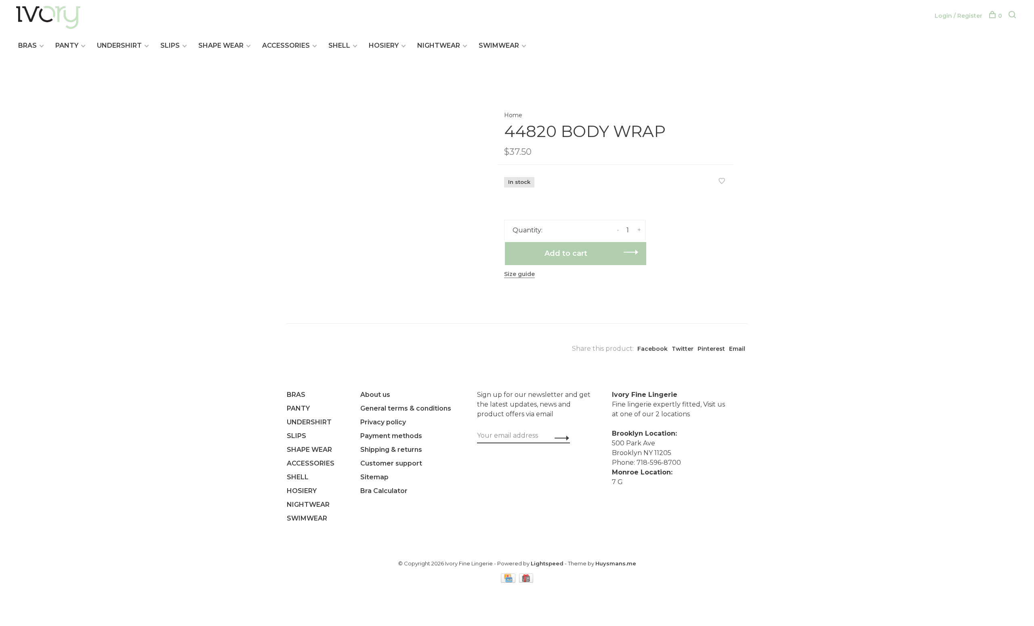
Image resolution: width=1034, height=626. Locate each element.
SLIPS (170, 45)
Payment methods (391, 436)
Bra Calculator (384, 491)
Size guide (519, 274)
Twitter (683, 348)
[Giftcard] (526, 580)
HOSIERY (384, 45)
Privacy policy (383, 422)
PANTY (66, 45)
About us (375, 394)
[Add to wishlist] (722, 181)
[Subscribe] (559, 437)
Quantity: (527, 230)
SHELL (339, 45)
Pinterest (711, 348)
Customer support (391, 463)
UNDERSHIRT (119, 45)
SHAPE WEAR (221, 45)
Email (737, 348)
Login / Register (958, 15)
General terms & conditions (405, 408)
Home (513, 115)
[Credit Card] (509, 580)
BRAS (27, 45)
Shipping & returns (391, 449)
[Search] (1013, 15)
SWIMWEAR (499, 45)
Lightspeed (547, 563)
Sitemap (374, 477)
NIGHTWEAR (438, 45)
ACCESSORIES (286, 45)
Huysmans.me (615, 563)
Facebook (652, 348)
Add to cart (565, 253)
